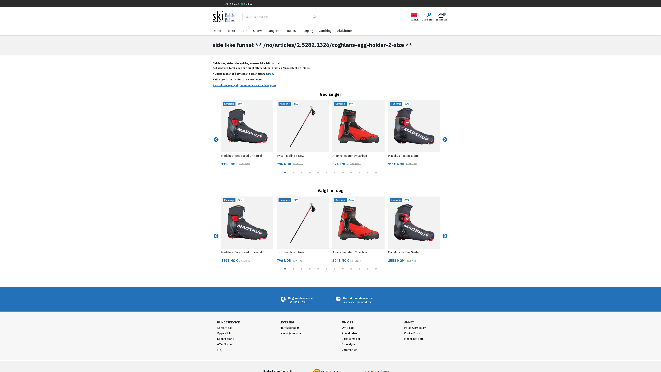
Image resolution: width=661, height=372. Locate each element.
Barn (244, 31)
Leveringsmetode (290, 333)
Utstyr (257, 31)
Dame (217, 31)
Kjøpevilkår (224, 333)
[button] (415, 17)
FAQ (219, 350)
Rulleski (292, 31)
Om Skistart (349, 327)
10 (359, 175)
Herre (231, 31)
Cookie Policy (412, 333)
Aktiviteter (344, 31)
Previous (216, 139)
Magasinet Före (414, 338)
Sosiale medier (351, 338)
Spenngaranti (225, 338)
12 (376, 175)
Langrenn (274, 31)
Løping (308, 31)
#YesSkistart (225, 344)
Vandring (325, 31)
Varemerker (349, 350)
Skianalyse (348, 344)
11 (368, 175)
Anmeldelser (350, 333)
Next (445, 139)
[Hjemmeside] (224, 16)
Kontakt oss (224, 327)
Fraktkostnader (289, 327)
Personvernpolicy (415, 327)
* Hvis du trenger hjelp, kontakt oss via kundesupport (244, 85)
